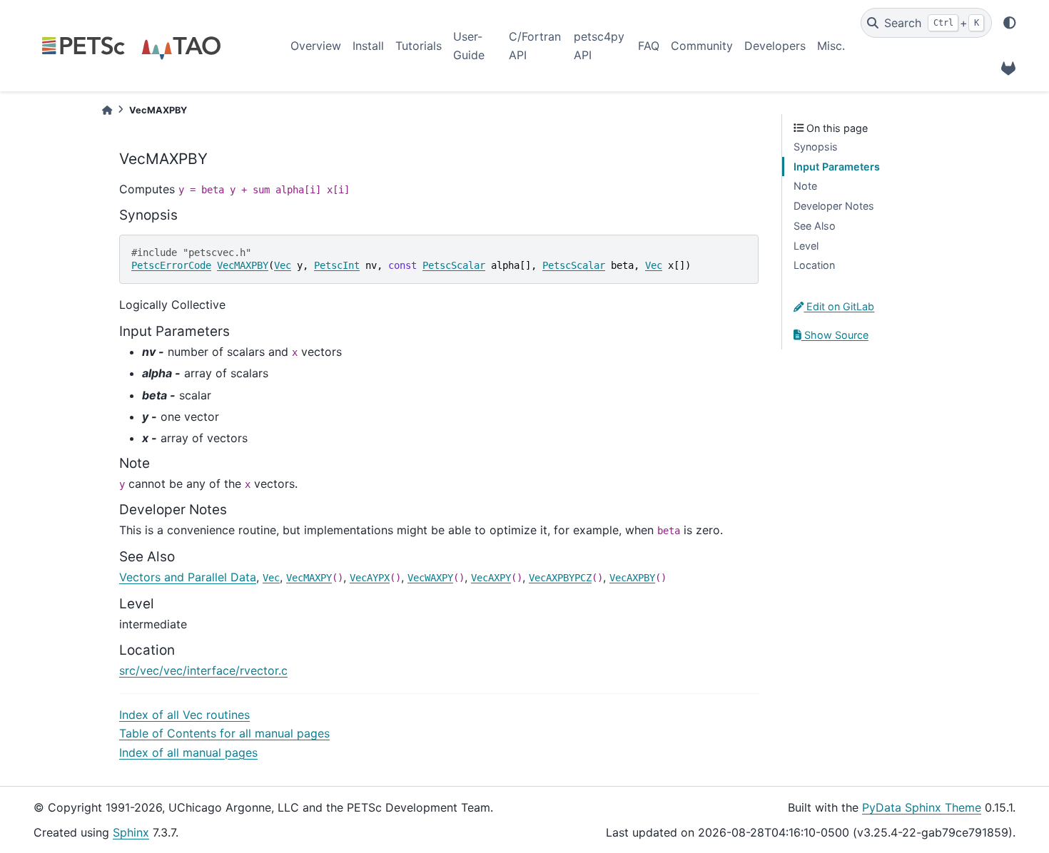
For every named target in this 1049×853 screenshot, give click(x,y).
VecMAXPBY (242, 265)
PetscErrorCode (171, 265)
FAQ (648, 46)
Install (368, 46)
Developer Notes (834, 206)
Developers (775, 46)
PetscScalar (453, 265)
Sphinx (131, 832)
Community (702, 46)
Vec (282, 265)
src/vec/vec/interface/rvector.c (203, 670)
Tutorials (418, 46)
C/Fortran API (535, 45)
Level (806, 246)
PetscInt (337, 265)
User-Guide (469, 45)
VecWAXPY (430, 577)
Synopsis (816, 147)
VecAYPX (370, 577)
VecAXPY (491, 577)
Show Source (834, 335)
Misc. (831, 46)
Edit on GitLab (839, 306)
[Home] (107, 110)
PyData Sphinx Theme (921, 807)
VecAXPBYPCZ (560, 577)
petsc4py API (599, 45)
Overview (315, 46)
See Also (815, 226)
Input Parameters (837, 166)
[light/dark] (1010, 23)
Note (805, 186)
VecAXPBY (632, 577)
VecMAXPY (309, 577)
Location (814, 265)
